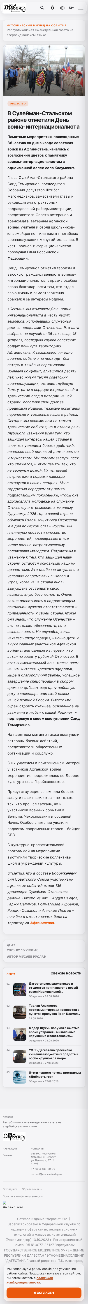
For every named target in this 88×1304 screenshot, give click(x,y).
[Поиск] (42, 8)
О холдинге (10, 1189)
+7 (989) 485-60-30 (43, 1168)
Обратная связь (32, 1189)
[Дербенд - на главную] (22, 8)
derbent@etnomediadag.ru (46, 1174)
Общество (18, 103)
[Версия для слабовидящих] (62, 8)
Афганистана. (42, 923)
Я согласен (44, 1293)
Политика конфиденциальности (23, 1196)
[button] (80, 8)
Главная (7, 1155)
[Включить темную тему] (52, 8)
